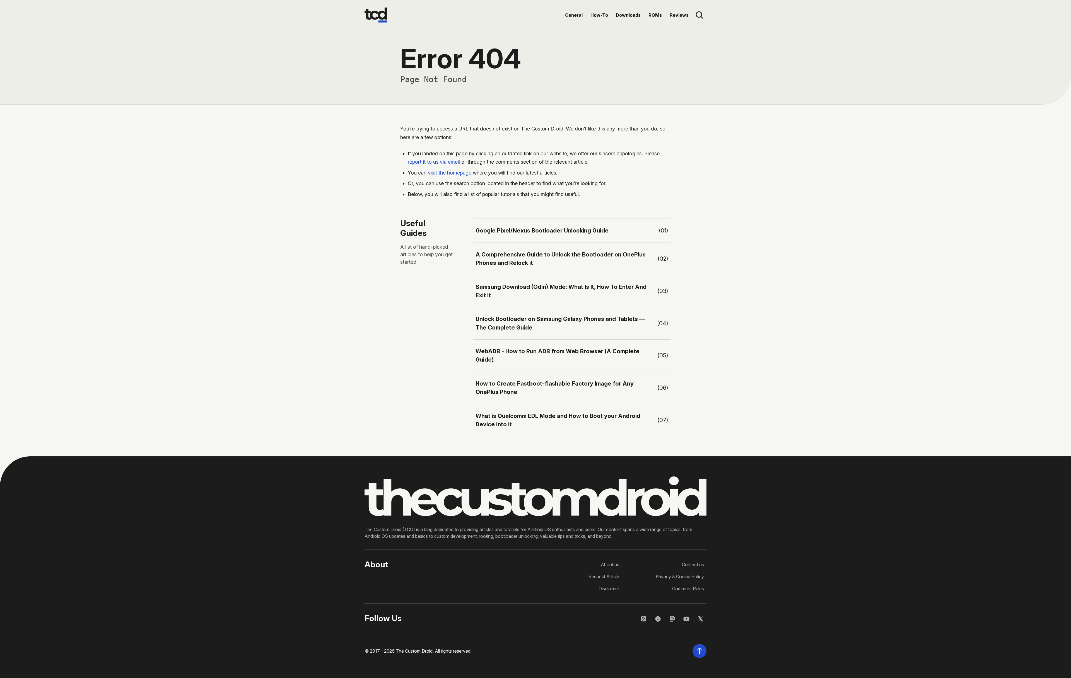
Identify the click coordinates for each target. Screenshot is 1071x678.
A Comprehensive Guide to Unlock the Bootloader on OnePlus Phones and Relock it (561, 258)
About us (610, 564)
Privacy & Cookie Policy (680, 576)
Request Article (603, 576)
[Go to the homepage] (376, 15)
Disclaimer (609, 588)
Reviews (679, 15)
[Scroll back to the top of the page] (699, 651)
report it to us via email (434, 162)
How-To (599, 15)
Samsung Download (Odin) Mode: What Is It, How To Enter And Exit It (561, 291)
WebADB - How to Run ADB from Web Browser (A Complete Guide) (558, 355)
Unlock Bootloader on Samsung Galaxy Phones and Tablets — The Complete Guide (560, 323)
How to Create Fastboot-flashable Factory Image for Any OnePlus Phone (555, 387)
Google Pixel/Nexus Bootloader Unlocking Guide (542, 230)
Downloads (628, 15)
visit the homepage (449, 173)
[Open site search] (699, 15)
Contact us (693, 564)
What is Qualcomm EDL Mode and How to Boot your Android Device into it (558, 420)
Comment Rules (688, 588)
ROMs (655, 15)
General (574, 15)
